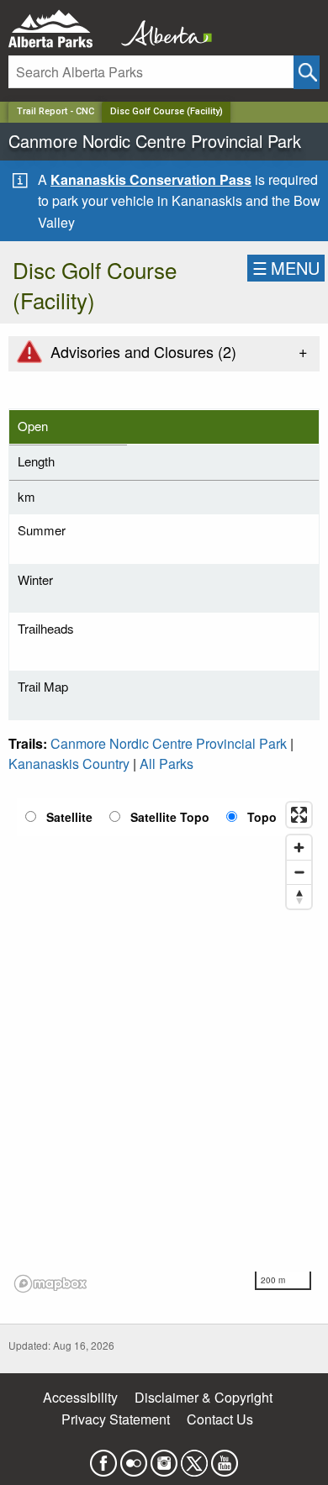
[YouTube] (224, 1457)
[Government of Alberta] (161, 29)
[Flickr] (133, 1457)
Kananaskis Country (69, 763)
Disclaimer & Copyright (203, 1397)
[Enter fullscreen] (299, 815)
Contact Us (220, 1419)
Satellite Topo (169, 816)
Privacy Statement (115, 1419)
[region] (164, 1046)
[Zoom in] (299, 847)
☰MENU (286, 267)
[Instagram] (164, 1457)
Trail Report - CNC (55, 111)
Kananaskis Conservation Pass (150, 179)
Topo (262, 816)
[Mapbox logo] (50, 1283)
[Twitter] (194, 1457)
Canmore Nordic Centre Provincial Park (168, 743)
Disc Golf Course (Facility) (166, 111)
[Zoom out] (299, 872)
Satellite (69, 816)
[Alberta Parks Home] (61, 29)
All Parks (166, 763)
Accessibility (80, 1397)
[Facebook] (103, 1457)
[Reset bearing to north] (299, 896)
